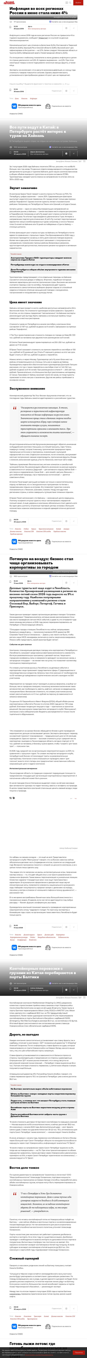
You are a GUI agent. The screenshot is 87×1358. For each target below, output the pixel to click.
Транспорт (37, 1316)
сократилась (15, 1294)
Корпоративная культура (18, 937)
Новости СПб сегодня (43, 531)
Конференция (21, 940)
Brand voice (32, 940)
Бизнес (12, 940)
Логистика (27, 1316)
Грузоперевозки (32, 1319)
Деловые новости (16, 531)
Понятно (79, 1353)
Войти (78, 3)
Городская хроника (16, 534)
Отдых (26, 529)
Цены (17, 98)
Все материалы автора (37, 29)
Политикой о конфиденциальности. (39, 1355)
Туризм (33, 529)
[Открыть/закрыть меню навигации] (67, 2)
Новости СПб (29, 531)
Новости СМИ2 (16, 114)
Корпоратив (60, 935)
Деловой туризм (29, 935)
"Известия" (43, 38)
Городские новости (59, 531)
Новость (24, 98)
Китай (58, 529)
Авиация (66, 529)
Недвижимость (63, 937)
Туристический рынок (46, 529)
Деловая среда (49, 935)
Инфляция (33, 98)
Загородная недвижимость (47, 937)
